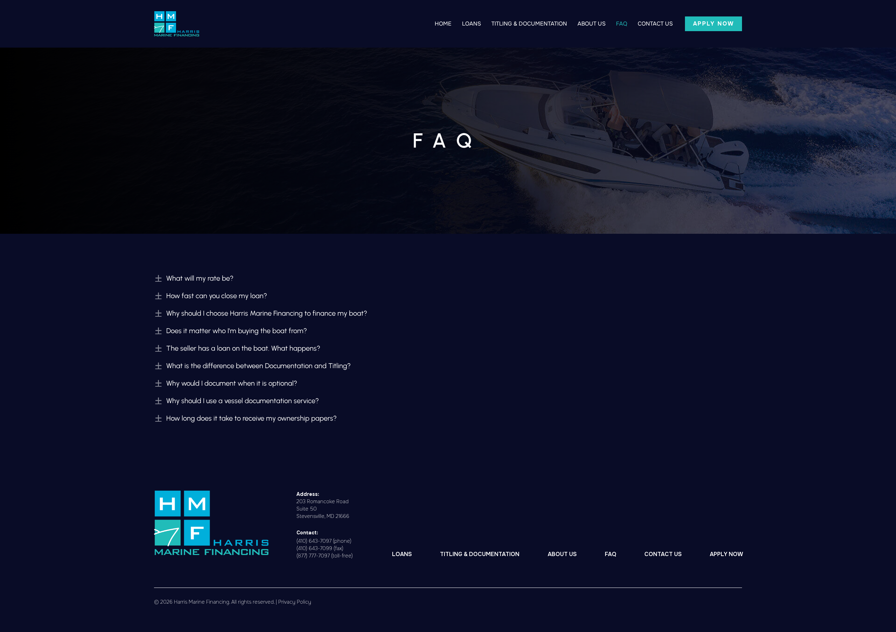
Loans (471, 23)
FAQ (621, 23)
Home (443, 23)
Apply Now (726, 554)
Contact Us (655, 23)
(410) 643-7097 (313, 541)
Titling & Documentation (529, 23)
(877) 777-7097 (313, 556)
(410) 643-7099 (314, 548)
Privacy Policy (294, 602)
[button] (713, 23)
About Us (592, 23)
